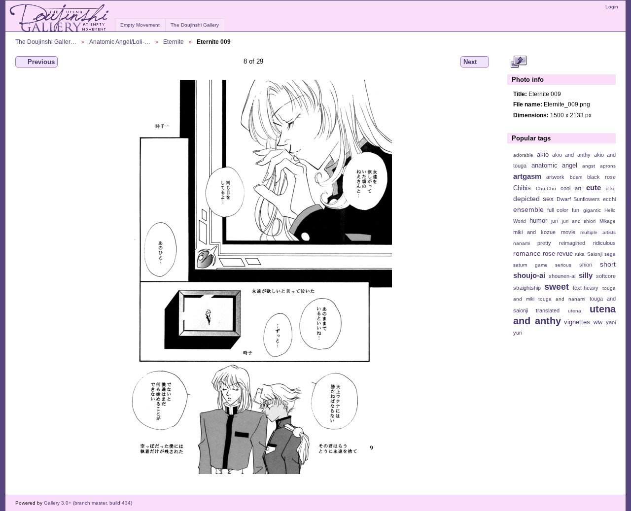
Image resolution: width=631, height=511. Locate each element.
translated (548, 310)
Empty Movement (140, 25)
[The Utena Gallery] (59, 18)
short (608, 264)
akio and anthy (571, 155)
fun (575, 210)
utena (574, 310)
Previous (41, 62)
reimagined (572, 243)
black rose (601, 177)
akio (543, 154)
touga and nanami (561, 299)
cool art (571, 188)
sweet (556, 286)
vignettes (577, 322)
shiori (585, 265)
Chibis (522, 188)
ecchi (609, 199)
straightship (527, 288)
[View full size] (253, 277)
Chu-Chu (546, 188)
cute (593, 187)
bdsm (576, 177)
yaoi (611, 322)
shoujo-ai (529, 275)
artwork (555, 177)
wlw (598, 322)
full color (557, 210)
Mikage (607, 221)
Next (470, 62)
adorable (523, 155)
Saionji (594, 254)
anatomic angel (554, 165)
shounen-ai (562, 276)
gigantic (592, 210)
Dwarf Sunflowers (578, 199)
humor (538, 220)
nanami (521, 243)
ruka (580, 254)
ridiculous (604, 243)
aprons (608, 166)
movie (568, 232)
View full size (518, 62)
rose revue (558, 253)
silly (586, 275)
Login (611, 6)
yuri (517, 333)
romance (527, 253)
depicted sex (533, 199)
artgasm (527, 176)
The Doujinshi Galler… (45, 41)
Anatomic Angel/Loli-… (119, 41)
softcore (606, 276)
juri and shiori (579, 221)
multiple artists (598, 232)
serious (563, 265)
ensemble (528, 209)
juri (554, 221)
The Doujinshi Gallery (195, 25)
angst (588, 166)
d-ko (611, 188)
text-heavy (585, 288)
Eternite (173, 41)
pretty (544, 243)
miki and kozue (534, 232)
